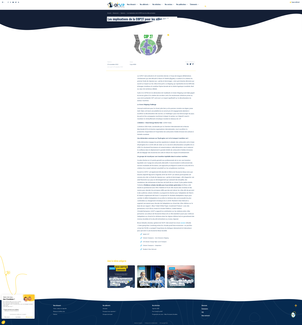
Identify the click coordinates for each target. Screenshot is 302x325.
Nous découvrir (131, 4)
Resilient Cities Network (149, 249)
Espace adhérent (296, 2)
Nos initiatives (156, 4)
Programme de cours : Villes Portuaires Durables (164, 314)
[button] (3, 2)
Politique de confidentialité (151, 323)
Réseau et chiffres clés (59, 311)
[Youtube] (13, 2)
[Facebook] (8, 2)
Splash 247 (146, 234)
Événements (193, 4)
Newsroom (204, 305)
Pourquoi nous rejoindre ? (109, 311)
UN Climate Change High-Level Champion (155, 241)
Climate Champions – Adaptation (152, 245)
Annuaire (105, 308)
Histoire (55, 314)
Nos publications (181, 4)
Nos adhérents (144, 4)
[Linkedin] (18, 2)
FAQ (203, 312)
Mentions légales (138, 323)
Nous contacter (206, 315)
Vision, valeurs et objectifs (60, 308)
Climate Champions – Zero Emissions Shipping (156, 238)
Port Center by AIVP (157, 311)
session (182, 223)
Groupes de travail (107, 314)
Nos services (168, 4)
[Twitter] (16, 2)
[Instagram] (10, 2)
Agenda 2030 (155, 308)
